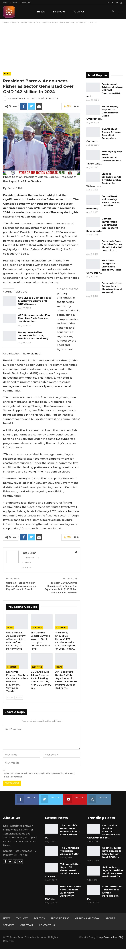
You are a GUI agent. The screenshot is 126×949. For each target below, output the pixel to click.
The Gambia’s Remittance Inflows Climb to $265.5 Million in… (62, 831)
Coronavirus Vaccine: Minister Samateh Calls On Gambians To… (103, 831)
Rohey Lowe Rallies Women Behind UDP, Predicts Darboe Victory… (34, 335)
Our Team (26, 925)
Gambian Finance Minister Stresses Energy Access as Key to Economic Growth (21, 586)
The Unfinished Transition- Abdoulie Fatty (69, 850)
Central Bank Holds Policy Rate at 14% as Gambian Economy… (103, 202)
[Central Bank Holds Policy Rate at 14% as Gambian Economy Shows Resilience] (93, 200)
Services (7, 2)
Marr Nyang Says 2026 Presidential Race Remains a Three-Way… (104, 157)
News (41, 11)
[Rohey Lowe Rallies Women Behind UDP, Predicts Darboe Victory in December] (9, 336)
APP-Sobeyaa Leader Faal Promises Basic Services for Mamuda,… (34, 318)
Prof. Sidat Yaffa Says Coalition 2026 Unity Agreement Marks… (63, 892)
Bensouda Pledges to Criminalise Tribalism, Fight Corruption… (103, 266)
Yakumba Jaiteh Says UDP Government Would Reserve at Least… (62, 870)
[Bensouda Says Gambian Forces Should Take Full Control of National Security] (93, 244)
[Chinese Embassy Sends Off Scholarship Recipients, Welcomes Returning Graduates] (93, 177)
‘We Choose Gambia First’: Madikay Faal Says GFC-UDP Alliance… (34, 300)
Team (15, 2)
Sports (110, 918)
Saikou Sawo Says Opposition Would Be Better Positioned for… (112, 872)
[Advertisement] (63, 47)
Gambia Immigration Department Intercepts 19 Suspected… (102, 224)
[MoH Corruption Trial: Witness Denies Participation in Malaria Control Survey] (93, 890)
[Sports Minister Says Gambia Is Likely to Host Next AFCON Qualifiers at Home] (93, 851)
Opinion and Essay (87, 918)
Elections (37, 628)
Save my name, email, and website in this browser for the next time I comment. (39, 775)
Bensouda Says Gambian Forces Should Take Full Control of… (112, 246)
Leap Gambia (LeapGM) (110, 937)
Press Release (60, 918)
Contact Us (25, 2)
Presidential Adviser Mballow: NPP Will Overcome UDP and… (104, 90)
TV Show (59, 11)
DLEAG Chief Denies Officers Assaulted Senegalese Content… (103, 135)
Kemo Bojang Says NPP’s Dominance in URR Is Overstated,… (102, 112)
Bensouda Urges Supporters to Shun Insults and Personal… (112, 288)
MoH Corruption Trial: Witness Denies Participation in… (104, 892)
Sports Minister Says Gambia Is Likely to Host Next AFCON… (111, 852)
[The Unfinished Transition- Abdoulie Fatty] (51, 851)
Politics (79, 11)
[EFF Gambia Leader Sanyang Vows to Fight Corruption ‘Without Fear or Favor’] (41, 621)
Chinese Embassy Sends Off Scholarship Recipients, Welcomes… (103, 180)
